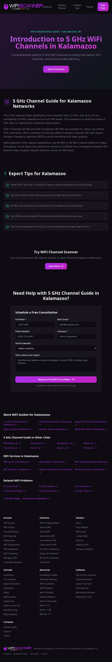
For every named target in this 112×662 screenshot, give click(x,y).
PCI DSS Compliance (50, 549)
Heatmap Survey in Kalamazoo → (90, 469)
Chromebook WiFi (48, 540)
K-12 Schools (10, 579)
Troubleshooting (11, 531)
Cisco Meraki (82, 527)
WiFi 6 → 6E (45, 610)
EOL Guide (34, 654)
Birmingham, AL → (12, 443)
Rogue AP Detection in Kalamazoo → (91, 423)
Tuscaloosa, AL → (12, 448)
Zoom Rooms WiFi (48, 544)
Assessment (9, 540)
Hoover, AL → (36, 448)
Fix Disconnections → (49, 491)
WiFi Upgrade (10, 536)
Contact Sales (10, 627)
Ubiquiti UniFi (82, 544)
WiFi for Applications (49, 523)
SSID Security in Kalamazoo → (18, 429)
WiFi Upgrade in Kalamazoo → (18, 469)
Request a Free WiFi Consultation (54, 379)
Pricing (89, 7)
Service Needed (23, 343)
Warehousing (10, 597)
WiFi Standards (47, 583)
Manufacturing (10, 610)
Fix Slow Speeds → (48, 486)
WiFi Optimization (12, 544)
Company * (62, 331)
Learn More (54, 266)
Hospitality (9, 588)
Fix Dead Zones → (12, 486)
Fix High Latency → (84, 491)
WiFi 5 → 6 (45, 605)
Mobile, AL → (90, 443)
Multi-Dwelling (10, 614)
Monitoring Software (85, 592)
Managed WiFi (10, 558)
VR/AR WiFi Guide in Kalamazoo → (91, 429)
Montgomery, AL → (66, 443)
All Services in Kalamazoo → (36, 498)
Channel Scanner (84, 579)
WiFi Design (9, 527)
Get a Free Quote (56, 69)
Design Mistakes (47, 597)
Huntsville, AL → (38, 443)
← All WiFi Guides (12, 498)
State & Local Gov (12, 605)
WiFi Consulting (11, 553)
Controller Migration (13, 562)
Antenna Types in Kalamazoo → (54, 429)
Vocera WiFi (45, 527)
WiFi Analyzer (82, 588)
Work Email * (63, 319)
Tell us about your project (27, 355)
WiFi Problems (46, 588)
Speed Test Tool (83, 583)
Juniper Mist (82, 536)
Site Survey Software (86, 575)
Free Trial (102, 6)
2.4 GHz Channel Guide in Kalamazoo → (16, 423)
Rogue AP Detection (49, 553)
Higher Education (12, 583)
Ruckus (79, 540)
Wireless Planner (62, 6)
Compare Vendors (84, 549)
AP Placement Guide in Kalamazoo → (55, 423)
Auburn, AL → (63, 448)
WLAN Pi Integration (49, 558)
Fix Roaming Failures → (15, 491)
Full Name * (20, 319)
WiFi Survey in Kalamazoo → (17, 462)
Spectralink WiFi (47, 536)
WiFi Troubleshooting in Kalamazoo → (91, 463)
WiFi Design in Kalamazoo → (52, 462)
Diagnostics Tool (83, 597)
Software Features (48, 579)
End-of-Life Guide (48, 601)
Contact (44, 654)
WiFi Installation (11, 549)
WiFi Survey (9, 523)
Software (7, 654)
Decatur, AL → (90, 448)
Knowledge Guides (48, 575)
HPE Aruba (81, 531)
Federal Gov (9, 601)
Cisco (78, 523)
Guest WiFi (45, 562)
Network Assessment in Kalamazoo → (55, 470)
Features (47, 7)
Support (7, 631)
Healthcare (9, 575)
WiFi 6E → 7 (45, 614)
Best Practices (46, 592)
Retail (6, 592)
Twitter (7, 636)
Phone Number (22, 331)
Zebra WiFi (45, 531)
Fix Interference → (83, 486)
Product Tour (77, 6)
